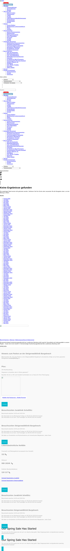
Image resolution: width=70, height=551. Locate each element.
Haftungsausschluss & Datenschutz (24, 340)
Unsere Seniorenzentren (13, 32)
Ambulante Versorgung (9, 41)
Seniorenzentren (7, 30)
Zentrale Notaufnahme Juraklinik (10, 478)
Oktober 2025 (7, 212)
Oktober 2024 (7, 228)
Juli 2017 (5, 310)
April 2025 (6, 220)
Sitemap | (12, 340)
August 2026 (6, 198)
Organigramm (10, 14)
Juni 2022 (6, 263)
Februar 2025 (7, 223)
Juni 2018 (6, 301)
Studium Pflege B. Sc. (13, 62)
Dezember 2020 (7, 278)
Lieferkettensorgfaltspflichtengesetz (16, 18)
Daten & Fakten (11, 13)
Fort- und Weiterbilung (13, 55)
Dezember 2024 (7, 226)
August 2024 (6, 231)
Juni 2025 (6, 217)
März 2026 (6, 205)
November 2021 (7, 269)
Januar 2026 (6, 208)
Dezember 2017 (7, 306)
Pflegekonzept (11, 33)
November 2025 (7, 211)
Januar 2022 (6, 267)
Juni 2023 (6, 250)
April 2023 (6, 253)
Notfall (6, 3)
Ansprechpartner (11, 71)
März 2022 (6, 265)
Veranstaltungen (11, 8)
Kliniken (5, 23)
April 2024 (6, 237)
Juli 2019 (5, 286)
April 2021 (6, 276)
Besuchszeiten (8, 4)
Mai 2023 (5, 252)
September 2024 (7, 230)
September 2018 (7, 297)
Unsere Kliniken (11, 25)
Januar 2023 (6, 257)
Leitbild (9, 15)
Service (5, 69)
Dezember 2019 (7, 282)
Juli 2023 (5, 249)
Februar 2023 (7, 256)
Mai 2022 (5, 264)
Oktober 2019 (7, 284)
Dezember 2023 (7, 242)
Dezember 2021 (7, 268)
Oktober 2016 (7, 319)
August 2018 (6, 298)
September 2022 (7, 260)
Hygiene (9, 29)
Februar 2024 (7, 239)
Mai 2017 (5, 313)
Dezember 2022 (7, 258)
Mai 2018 (5, 302)
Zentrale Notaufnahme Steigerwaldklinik (12, 480)
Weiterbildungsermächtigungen (15, 56)
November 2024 (7, 227)
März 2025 (6, 222)
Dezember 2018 (7, 294)
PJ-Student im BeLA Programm (15, 59)
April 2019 (6, 290)
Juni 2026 (6, 201)
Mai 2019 (5, 289)
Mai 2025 (5, 219)
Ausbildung (10, 63)
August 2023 (6, 248)
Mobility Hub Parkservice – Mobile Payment (14, 397)
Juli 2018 (5, 300)
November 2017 (7, 308)
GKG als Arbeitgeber (12, 52)
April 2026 (6, 204)
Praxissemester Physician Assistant (16, 60)
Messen (9, 10)
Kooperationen (11, 19)
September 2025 (7, 213)
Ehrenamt (9, 37)
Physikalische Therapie (13, 48)
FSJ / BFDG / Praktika (13, 64)
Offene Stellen (11, 67)
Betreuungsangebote (12, 34)
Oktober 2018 (7, 295)
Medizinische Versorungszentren (15, 43)
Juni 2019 (6, 287)
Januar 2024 (6, 241)
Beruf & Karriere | (5, 340)
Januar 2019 (6, 293)
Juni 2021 (6, 275)
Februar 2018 (7, 305)
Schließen (4, 404)
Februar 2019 (7, 291)
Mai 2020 (5, 280)
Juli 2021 (5, 274)
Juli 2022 (5, 261)
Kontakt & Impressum (12, 49)
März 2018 (6, 304)
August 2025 (6, 215)
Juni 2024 (6, 234)
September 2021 (7, 272)
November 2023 (7, 243)
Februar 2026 (7, 206)
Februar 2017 (7, 316)
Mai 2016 (5, 323)
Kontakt (9, 22)
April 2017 (6, 315)
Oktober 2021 (7, 271)
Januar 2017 (6, 317)
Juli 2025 (5, 216)
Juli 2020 (5, 279)
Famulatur (9, 58)
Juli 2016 (5, 321)
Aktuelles (5, 6)
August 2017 (6, 309)
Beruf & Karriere (7, 51)
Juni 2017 (6, 312)
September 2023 (7, 246)
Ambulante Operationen (13, 44)
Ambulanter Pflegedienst (13, 47)
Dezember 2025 (7, 209)
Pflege (8, 28)
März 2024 (6, 238)
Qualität (9, 17)
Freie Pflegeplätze (12, 36)
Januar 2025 (6, 224)
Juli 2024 (5, 232)
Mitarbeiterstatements (13, 54)
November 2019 (7, 283)
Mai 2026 (5, 202)
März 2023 (6, 254)
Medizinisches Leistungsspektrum (16, 26)
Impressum (10, 74)
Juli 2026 (5, 200)
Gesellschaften (11, 21)
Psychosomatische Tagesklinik (15, 45)
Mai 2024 (5, 235)
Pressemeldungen (12, 7)
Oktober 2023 (7, 245)
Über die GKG (7, 11)
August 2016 (6, 320)
